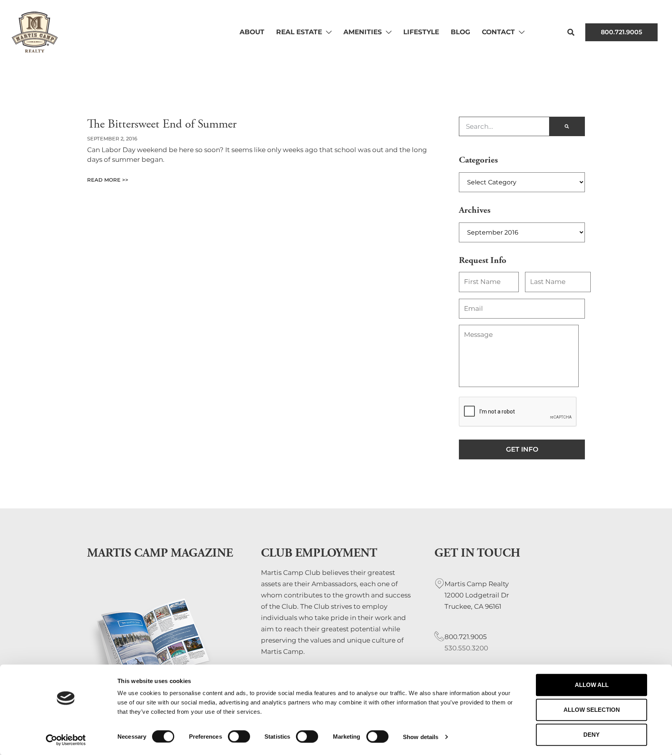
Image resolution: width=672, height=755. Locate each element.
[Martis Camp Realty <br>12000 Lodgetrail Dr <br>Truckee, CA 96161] (439, 583)
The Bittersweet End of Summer (161, 124)
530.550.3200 (466, 648)
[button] (571, 32)
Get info (522, 449)
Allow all (592, 684)
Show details (420, 736)
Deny (591, 734)
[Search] (566, 126)
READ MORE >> (107, 180)
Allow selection (592, 709)
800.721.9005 (465, 637)
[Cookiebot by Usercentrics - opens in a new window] (66, 740)
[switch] (239, 736)
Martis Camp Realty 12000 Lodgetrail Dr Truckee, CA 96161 (476, 595)
